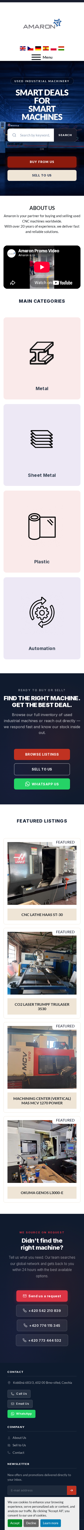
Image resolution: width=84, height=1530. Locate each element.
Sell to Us (42, 769)
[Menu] (36, 57)
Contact (18, 1452)
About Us (19, 1438)
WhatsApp (24, 1413)
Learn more (50, 1523)
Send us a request (44, 1296)
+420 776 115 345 (44, 1326)
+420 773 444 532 (44, 1340)
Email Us (22, 1403)
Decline (31, 1523)
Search (65, 135)
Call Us (21, 1393)
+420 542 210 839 (44, 1311)
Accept (15, 1523)
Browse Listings (42, 754)
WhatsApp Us (45, 784)
